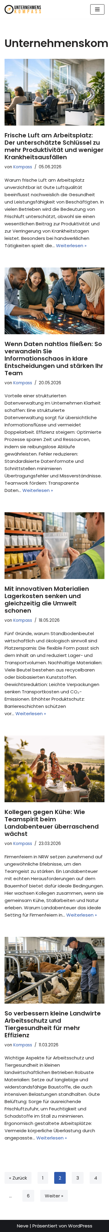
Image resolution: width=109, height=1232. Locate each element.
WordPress (80, 1226)
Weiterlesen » (71, 245)
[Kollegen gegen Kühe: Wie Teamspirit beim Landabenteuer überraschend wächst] (54, 768)
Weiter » (54, 1196)
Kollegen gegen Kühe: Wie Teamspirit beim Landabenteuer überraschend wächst (52, 823)
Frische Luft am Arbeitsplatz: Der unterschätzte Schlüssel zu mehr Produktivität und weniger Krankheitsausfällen (54, 146)
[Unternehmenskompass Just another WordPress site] (23, 9)
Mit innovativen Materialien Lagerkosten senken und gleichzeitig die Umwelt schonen (47, 599)
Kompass (22, 167)
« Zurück (18, 1178)
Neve (22, 1226)
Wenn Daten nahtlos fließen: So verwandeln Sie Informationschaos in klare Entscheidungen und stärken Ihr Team (54, 358)
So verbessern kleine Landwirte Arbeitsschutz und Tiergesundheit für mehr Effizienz (53, 1024)
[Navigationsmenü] (97, 9)
